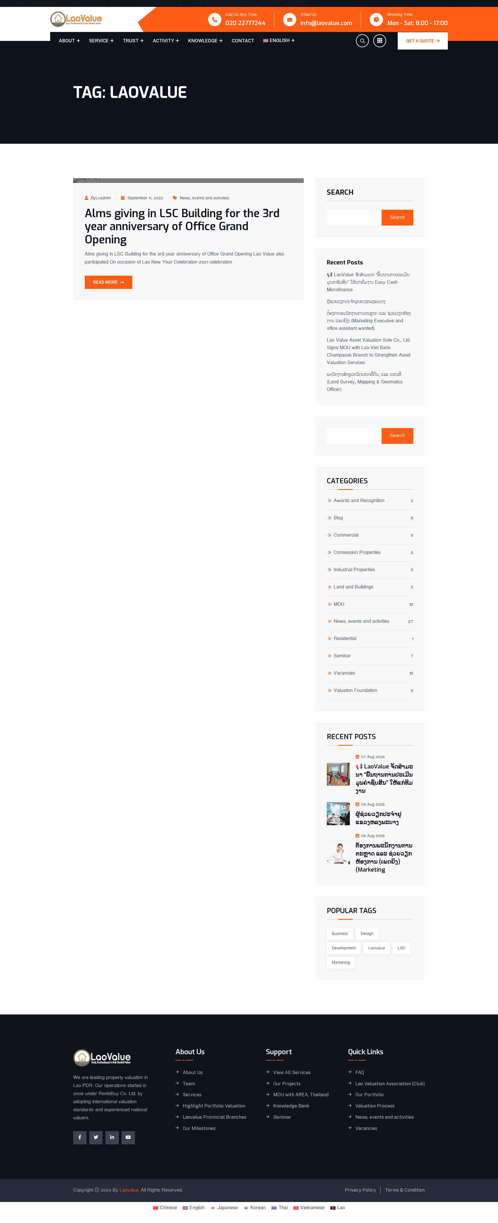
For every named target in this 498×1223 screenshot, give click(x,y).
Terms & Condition (405, 1190)
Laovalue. (129, 1190)
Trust (131, 40)
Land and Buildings (353, 588)
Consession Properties (357, 553)
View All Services (292, 1072)
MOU (339, 605)
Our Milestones (199, 1128)
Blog (338, 519)
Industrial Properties (354, 570)
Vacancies (344, 674)
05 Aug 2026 (373, 804)
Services (192, 1094)
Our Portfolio (369, 1094)
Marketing (341, 962)
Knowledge (203, 40)
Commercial (346, 536)
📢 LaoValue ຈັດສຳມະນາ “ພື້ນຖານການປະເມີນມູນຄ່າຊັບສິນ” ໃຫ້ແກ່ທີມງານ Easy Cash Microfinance (368, 282)
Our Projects (287, 1083)
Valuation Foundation (355, 691)
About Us (193, 1072)
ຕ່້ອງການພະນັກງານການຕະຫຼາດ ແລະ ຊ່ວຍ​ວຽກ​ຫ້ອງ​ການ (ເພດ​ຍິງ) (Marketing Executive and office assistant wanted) (369, 321)
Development (344, 948)
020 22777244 (245, 23)
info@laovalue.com (326, 23)
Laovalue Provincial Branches (214, 1117)
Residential (345, 639)
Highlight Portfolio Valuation (214, 1106)
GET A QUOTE (420, 41)
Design (367, 934)
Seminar (342, 657)
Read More (105, 282)
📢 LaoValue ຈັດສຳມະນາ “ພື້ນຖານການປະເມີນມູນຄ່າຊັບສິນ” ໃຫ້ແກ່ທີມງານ (384, 779)
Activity (163, 40)
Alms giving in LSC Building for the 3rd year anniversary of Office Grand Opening (182, 226)
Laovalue (376, 948)
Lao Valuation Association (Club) (390, 1083)
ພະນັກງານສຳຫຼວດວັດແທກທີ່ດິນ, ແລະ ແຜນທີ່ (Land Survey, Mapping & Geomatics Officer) (365, 382)
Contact (243, 40)
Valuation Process (375, 1106)
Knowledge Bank (291, 1106)
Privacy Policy (360, 1190)
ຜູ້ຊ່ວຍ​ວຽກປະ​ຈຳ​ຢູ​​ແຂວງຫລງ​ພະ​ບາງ (356, 301)
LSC (401, 948)
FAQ (359, 1072)
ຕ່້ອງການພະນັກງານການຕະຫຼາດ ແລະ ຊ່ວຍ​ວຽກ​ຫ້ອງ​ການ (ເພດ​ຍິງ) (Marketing (384, 858)
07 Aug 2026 (373, 757)
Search (340, 193)
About (67, 40)
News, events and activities (204, 198)
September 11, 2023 (145, 198)
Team (189, 1083)
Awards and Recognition (359, 501)
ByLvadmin (101, 198)
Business (340, 934)
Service (99, 40)
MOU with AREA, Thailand (301, 1094)
